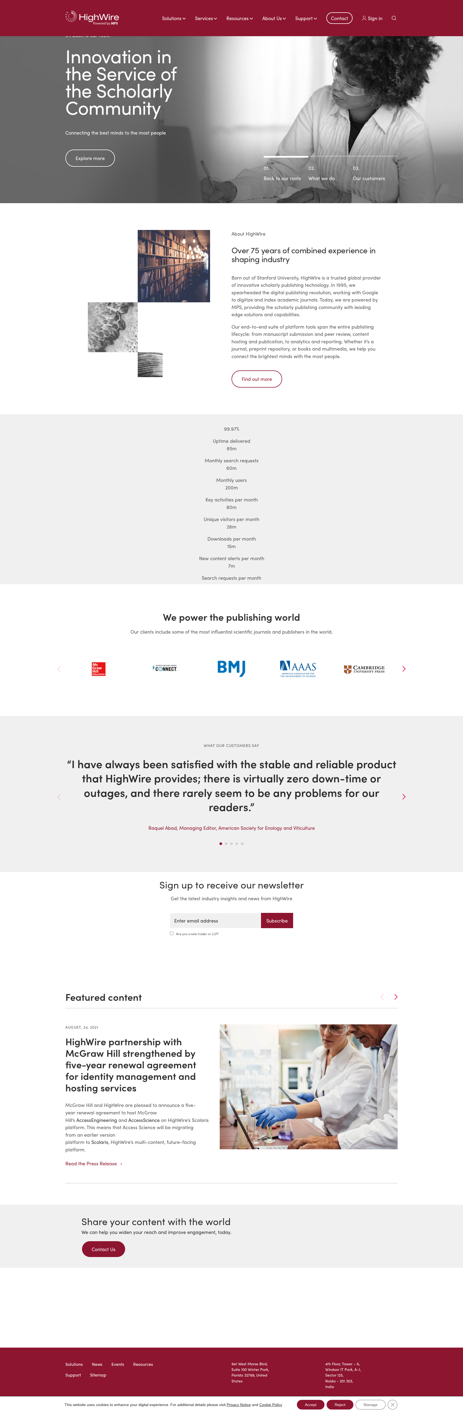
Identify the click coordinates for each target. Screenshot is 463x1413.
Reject (340, 1405)
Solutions (74, 1364)
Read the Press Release (91, 1163)
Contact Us (103, 1249)
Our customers (369, 173)
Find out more (257, 378)
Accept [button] (310, 1405)
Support (73, 1375)
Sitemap (98, 1375)
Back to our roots (282, 173)
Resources (143, 1364)
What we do (321, 173)
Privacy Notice (239, 1405)
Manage (371, 1405)
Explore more (90, 158)
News (97, 1364)
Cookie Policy (270, 1405)
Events (117, 1364)
